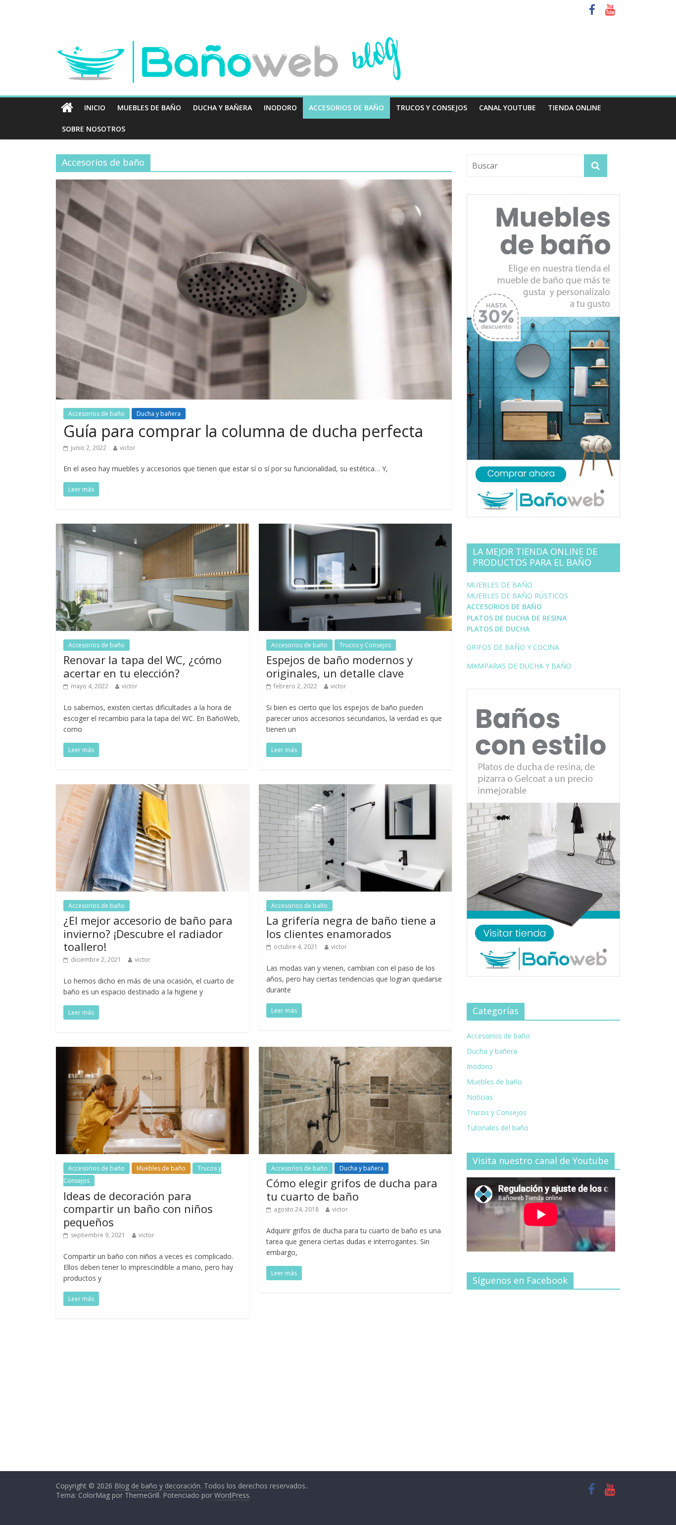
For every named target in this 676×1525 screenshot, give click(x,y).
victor (128, 448)
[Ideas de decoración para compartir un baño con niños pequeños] (152, 1052)
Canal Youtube (507, 107)
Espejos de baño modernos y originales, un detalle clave (339, 666)
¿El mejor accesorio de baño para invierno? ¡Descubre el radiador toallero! (148, 933)
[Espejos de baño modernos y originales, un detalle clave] (355, 529)
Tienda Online (574, 107)
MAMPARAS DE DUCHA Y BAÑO (519, 666)
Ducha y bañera (222, 107)
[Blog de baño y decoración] (67, 107)
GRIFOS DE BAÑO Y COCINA (513, 647)
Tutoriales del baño (498, 1127)
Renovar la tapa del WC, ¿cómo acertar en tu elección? (142, 666)
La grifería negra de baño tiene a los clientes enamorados (351, 927)
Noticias (480, 1097)
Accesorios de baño (346, 107)
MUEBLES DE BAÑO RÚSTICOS (517, 595)
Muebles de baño (149, 107)
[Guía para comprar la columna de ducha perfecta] (254, 185)
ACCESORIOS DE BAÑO (504, 606)
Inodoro (280, 107)
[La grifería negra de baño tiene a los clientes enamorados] (355, 790)
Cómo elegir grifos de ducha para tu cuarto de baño (351, 1189)
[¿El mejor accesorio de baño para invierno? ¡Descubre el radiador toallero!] (152, 790)
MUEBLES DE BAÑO (499, 584)
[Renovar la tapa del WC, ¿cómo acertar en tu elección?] (152, 529)
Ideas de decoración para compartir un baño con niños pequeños (138, 1208)
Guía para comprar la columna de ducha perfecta (243, 431)
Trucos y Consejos (431, 107)
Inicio (94, 107)
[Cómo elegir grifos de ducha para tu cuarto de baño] (355, 1052)
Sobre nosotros (93, 129)
